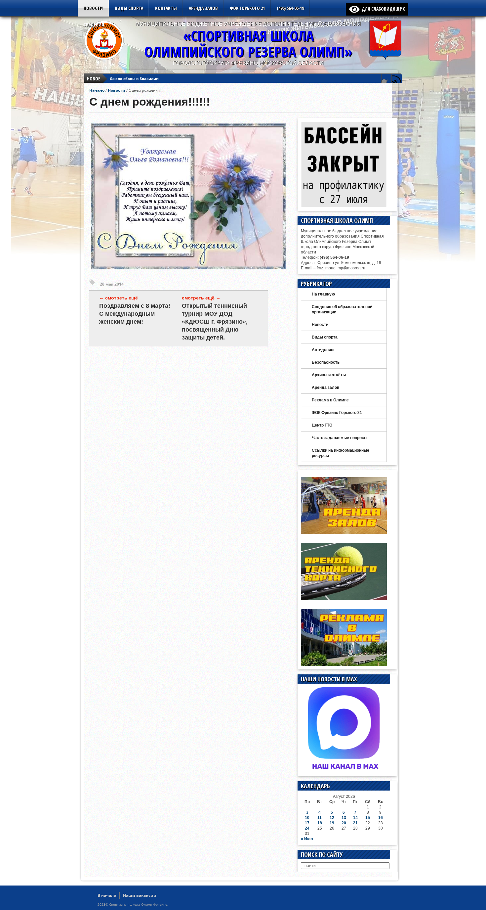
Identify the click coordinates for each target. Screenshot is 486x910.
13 (344, 817)
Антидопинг (323, 349)
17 (307, 823)
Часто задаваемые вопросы (339, 437)
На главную (323, 294)
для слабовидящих (382, 9)
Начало (96, 90)
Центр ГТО (322, 425)
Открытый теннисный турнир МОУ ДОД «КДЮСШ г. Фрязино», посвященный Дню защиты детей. (215, 321)
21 (355, 823)
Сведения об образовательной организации (342, 309)
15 (367, 817)
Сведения (94, 25)
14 (355, 817)
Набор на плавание (128, 78)
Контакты (166, 8)
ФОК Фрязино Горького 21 (337, 412)
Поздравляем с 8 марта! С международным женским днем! (134, 313)
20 (344, 823)
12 (332, 817)
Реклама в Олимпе (330, 400)
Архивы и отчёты (329, 375)
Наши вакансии (139, 895)
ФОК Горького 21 (247, 8)
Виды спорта (129, 8)
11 (319, 817)
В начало (107, 895)
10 (307, 817)
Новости (93, 8)
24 (307, 828)
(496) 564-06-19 (290, 8)
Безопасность (326, 362)
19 (332, 823)
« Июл (307, 839)
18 (319, 823)
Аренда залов (203, 8)
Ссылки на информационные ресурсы (340, 453)
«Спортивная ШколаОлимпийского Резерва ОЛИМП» (248, 43)
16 (380, 817)
